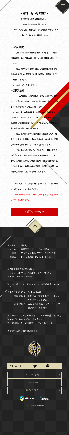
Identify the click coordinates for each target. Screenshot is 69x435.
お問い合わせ (34, 212)
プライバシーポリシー (33, 375)
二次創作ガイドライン (33, 390)
